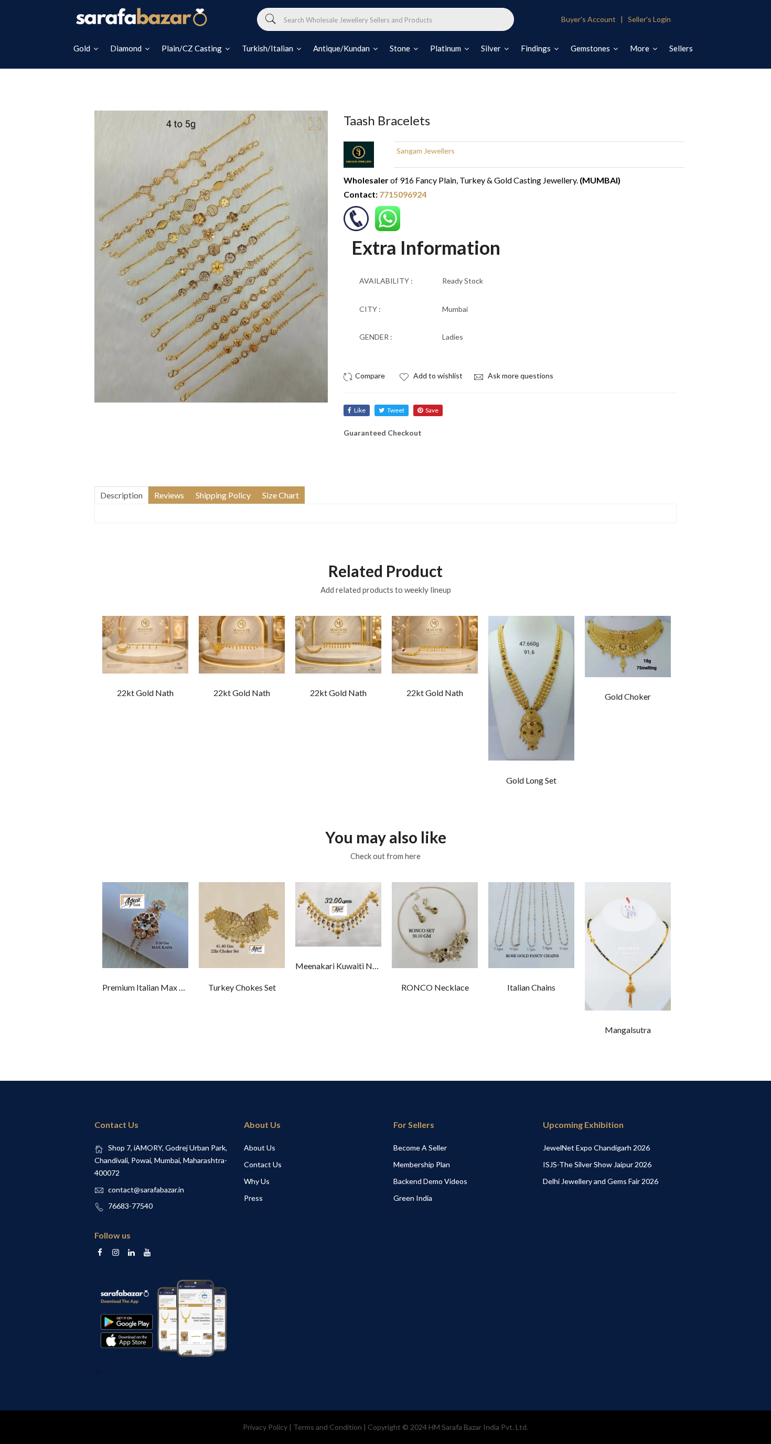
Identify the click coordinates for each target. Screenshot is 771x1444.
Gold (82, 48)
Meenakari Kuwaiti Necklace (347, 966)
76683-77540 (130, 1205)
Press (253, 1197)
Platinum (446, 48)
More (640, 48)
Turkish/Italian (268, 48)
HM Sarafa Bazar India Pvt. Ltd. (478, 1427)
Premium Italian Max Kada (150, 987)
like (360, 410)
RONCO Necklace (435, 987)
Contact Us (263, 1164)
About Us (259, 1147)
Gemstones (591, 48)
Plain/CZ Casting (192, 48)
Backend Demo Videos (430, 1181)
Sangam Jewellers (426, 150)
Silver (491, 48)
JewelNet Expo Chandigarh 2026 (596, 1147)
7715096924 (402, 194)
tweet (395, 410)
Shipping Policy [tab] (223, 495)
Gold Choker (628, 696)
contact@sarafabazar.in (146, 1189)
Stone (401, 48)
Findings (536, 48)
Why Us (257, 1181)
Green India (412, 1197)
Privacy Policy (265, 1427)
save (431, 410)
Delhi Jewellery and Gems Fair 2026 (600, 1181)
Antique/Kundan (342, 48)
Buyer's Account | (593, 19)
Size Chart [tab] (280, 495)
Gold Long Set (531, 780)
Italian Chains (531, 987)
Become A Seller (420, 1147)
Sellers (681, 48)
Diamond (126, 48)
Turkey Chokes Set (242, 987)
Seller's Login (649, 19)
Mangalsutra (628, 1030)
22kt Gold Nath (145, 693)
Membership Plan (421, 1164)
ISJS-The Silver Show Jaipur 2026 (597, 1164)
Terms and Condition (327, 1427)
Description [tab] (121, 495)
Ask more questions (519, 375)
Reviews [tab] (169, 495)
